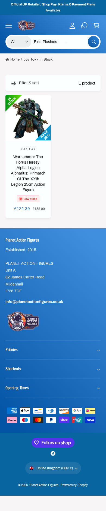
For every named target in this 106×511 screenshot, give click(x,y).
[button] (9, 25)
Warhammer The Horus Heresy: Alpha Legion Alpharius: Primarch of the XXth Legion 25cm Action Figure (28, 173)
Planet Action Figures (43, 485)
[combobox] (67, 42)
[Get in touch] (84, 25)
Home (15, 59)
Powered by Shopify (74, 485)
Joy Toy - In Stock (38, 59)
